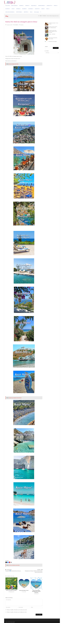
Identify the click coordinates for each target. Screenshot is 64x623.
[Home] (38, 15)
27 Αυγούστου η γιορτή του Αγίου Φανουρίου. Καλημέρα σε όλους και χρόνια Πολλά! (53, 31)
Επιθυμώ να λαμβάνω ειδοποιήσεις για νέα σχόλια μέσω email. (17, 609)
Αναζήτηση (46, 46)
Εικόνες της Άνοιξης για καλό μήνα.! (11, 590)
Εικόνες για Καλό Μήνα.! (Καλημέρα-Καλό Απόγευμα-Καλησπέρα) (36, 591)
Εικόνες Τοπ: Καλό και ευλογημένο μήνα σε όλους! (53, 15)
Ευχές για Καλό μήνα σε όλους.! (24, 590)
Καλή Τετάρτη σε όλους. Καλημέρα (53, 41)
